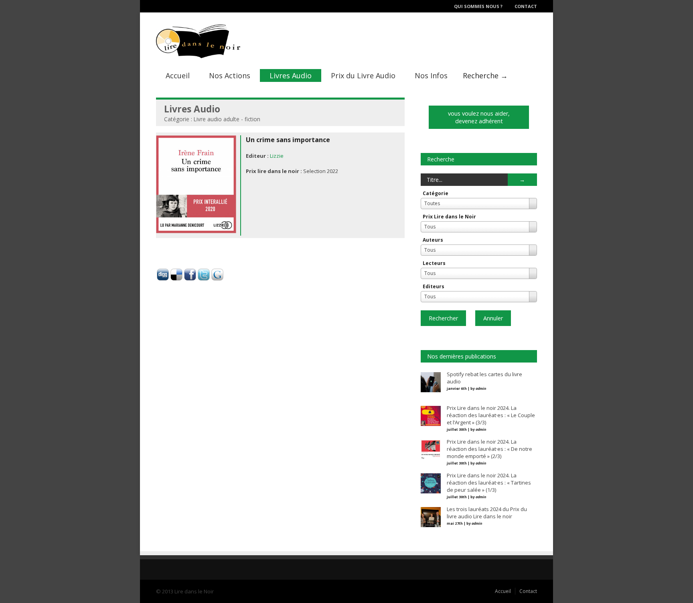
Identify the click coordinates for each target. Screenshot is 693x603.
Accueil (178, 75)
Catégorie (435, 193)
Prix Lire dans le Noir (449, 216)
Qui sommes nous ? (478, 6)
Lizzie (277, 155)
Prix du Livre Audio (363, 75)
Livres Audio (291, 75)
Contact (526, 6)
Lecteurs (434, 263)
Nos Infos (431, 75)
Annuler (493, 318)
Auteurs (433, 239)
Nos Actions (229, 75)
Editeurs (433, 286)
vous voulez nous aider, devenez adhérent (479, 117)
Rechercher (443, 318)
